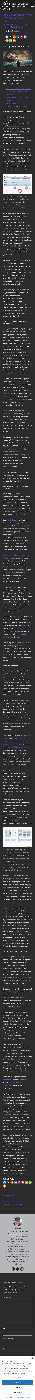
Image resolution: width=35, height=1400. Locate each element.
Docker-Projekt (11, 520)
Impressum (27, 1397)
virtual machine (18, 1204)
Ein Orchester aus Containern (17, 106)
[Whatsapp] (10, 40)
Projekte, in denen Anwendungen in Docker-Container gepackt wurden (16, 741)
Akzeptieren (17, 1382)
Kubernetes (7, 1079)
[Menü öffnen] (32, 5)
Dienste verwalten (17, 1377)
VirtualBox (22, 399)
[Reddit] (14, 37)
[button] (32, 1358)
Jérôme (16, 31)
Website (5, 1349)
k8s (21, 1200)
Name (5, 1328)
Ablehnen (17, 1387)
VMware (11, 399)
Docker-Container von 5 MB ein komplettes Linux (17, 747)
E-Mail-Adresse (8, 1338)
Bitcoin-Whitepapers (13, 508)
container (7, 1200)
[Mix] (7, 40)
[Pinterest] (21, 37)
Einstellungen (17, 1392)
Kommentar (7, 1297)
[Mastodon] (25, 37)
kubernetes (7, 1204)
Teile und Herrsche (13, 103)
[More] (14, 40)
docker (15, 1200)
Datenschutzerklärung (18, 1397)
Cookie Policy (8, 1397)
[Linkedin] (18, 37)
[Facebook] (7, 37)
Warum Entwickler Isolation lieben (18, 89)
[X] (10, 37)
